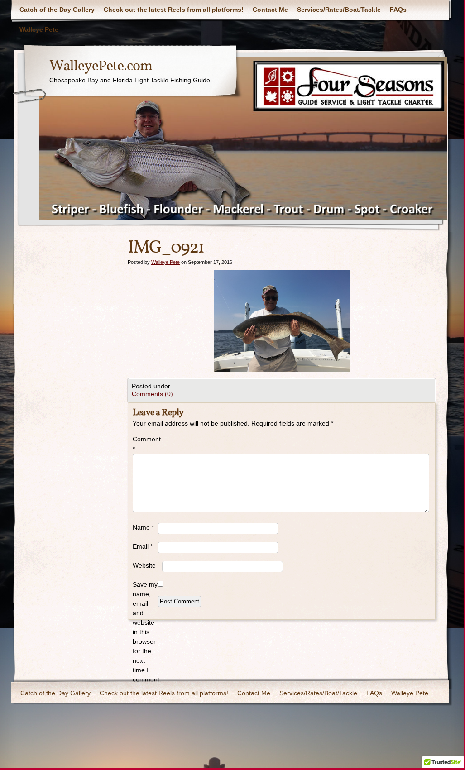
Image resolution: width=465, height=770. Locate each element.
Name (143, 527)
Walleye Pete (38, 29)
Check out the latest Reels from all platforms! (174, 9)
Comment (145, 443)
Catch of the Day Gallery (57, 9)
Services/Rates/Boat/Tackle (339, 9)
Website (144, 565)
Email (143, 546)
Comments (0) (152, 393)
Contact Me (270, 9)
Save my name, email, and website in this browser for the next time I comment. (145, 632)
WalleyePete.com (100, 67)
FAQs (398, 9)
